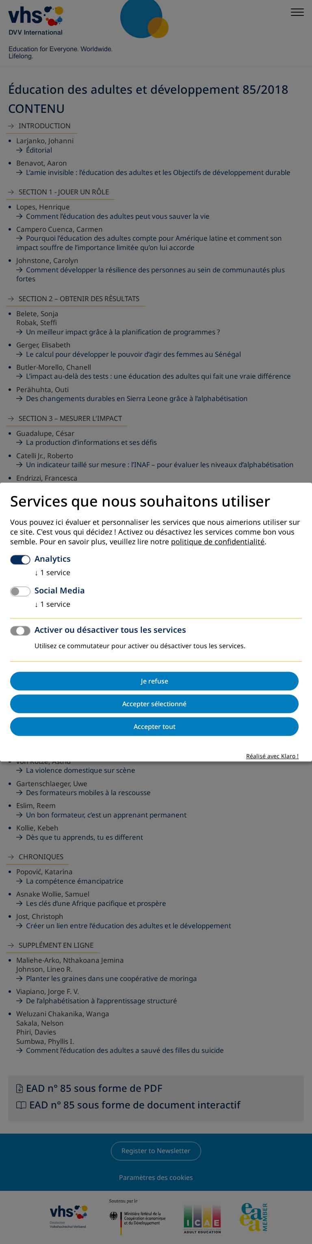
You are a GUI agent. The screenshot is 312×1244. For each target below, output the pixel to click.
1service (52, 572)
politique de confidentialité (217, 542)
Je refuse (154, 681)
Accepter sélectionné (154, 703)
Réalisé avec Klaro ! (272, 756)
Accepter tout (155, 726)
